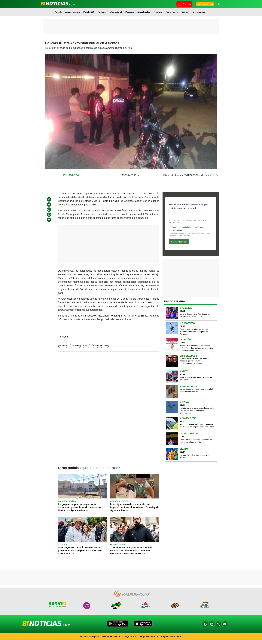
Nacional (102, 12)
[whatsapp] (49, 214)
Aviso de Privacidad (110, 636)
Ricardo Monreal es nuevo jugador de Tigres (194, 456)
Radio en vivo (207, 4)
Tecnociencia (172, 12)
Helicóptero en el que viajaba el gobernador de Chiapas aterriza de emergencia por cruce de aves (197, 410)
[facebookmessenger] (49, 219)
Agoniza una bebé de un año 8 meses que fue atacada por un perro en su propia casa (197, 425)
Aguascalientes (72, 12)
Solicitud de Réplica (89, 636)
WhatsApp (116, 315)
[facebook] (49, 199)
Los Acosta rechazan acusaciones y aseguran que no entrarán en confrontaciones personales (194, 360)
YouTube (142, 315)
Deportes (129, 12)
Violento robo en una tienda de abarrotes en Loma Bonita (196, 378)
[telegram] (49, 209)
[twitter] (49, 204)
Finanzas (158, 12)
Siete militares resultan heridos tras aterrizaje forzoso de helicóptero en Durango (194, 331)
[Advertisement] (131, 26)
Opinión (185, 12)
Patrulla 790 (88, 12)
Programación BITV (149, 636)
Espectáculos (143, 12)
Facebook (90, 315)
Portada (58, 12)
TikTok (130, 315)
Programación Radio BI (171, 636)
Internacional (116, 12)
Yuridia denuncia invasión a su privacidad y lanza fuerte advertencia (196, 390)
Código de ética (130, 636)
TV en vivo (186, 4)
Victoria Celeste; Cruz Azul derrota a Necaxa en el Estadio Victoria (194, 315)
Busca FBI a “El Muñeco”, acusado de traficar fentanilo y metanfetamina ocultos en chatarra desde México (196, 348)
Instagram (103, 315)
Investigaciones (200, 12)
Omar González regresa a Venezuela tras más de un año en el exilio (196, 441)
